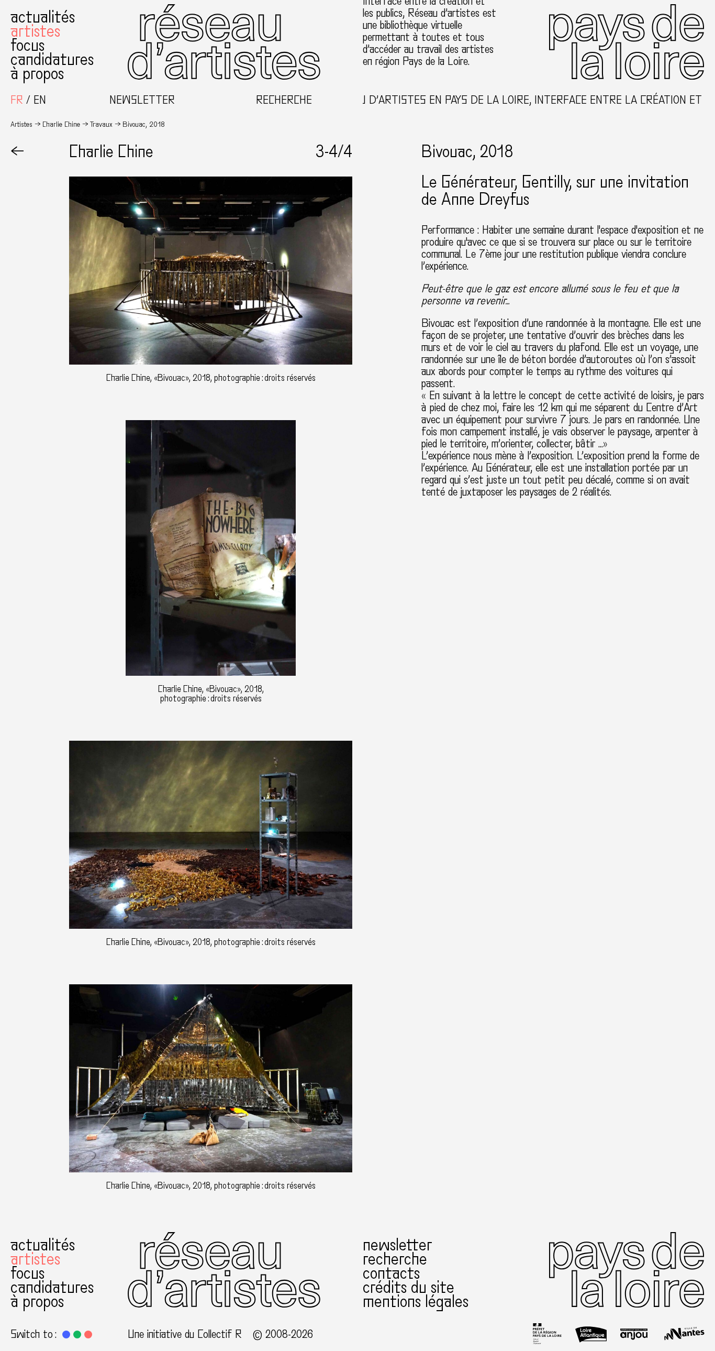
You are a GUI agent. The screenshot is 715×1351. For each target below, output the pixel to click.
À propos (37, 73)
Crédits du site (408, 1287)
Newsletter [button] (142, 100)
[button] (66, 1334)
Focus (27, 45)
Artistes (35, 31)
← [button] (17, 151)
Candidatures (52, 59)
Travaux (101, 124)
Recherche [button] (284, 100)
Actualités (42, 17)
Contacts (391, 1273)
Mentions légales (415, 1301)
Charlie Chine (61, 124)
